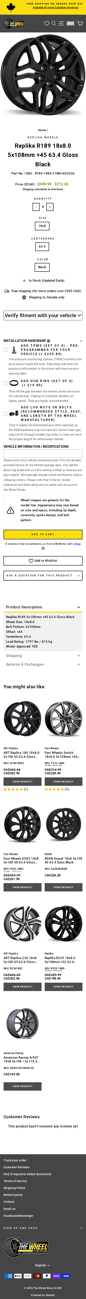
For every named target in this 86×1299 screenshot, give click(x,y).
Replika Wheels (43, 137)
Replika (49, 953)
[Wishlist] (46, 23)
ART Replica (11, 748)
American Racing (14, 1053)
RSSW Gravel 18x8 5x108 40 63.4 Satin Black (63, 860)
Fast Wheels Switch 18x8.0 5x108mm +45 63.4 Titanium (61, 755)
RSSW (48, 854)
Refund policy (13, 1194)
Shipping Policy (14, 1188)
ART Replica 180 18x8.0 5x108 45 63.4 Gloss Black (21, 755)
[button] (70, 23)
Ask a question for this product (39, 575)
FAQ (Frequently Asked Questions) (28, 1174)
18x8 (42, 226)
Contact (9, 1201)
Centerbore (43, 238)
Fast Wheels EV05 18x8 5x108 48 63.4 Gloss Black (21, 860)
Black (42, 267)
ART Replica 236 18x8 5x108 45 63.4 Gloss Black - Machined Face (20, 960)
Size (43, 218)
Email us (9, 1209)
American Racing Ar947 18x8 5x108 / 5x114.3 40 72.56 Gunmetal (21, 1059)
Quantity (43, 198)
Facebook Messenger (18, 1215)
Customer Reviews (16, 1167)
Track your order (15, 1160)
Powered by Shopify (43, 1295)
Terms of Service (15, 1181)
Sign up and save (21, 1228)
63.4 (42, 246)
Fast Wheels (52, 748)
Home (42, 130)
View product (22, 781)
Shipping (28, 189)
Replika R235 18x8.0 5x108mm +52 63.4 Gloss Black (60, 960)
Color (43, 259)
